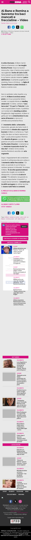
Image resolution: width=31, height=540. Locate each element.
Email (7, 265)
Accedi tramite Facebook (16, 282)
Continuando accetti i (15, 269)
